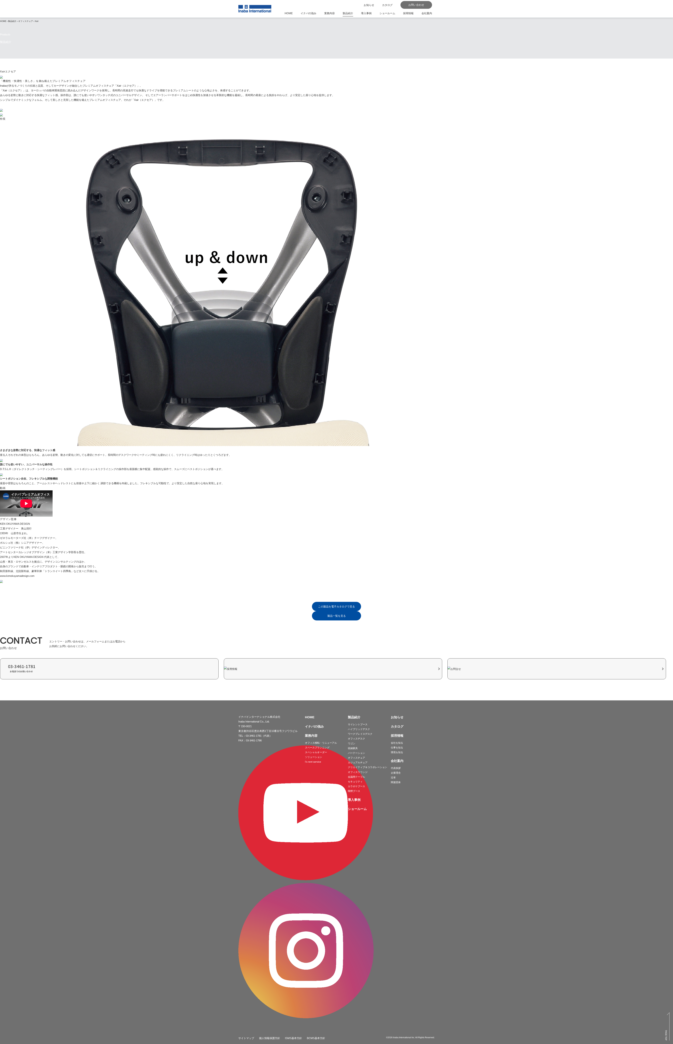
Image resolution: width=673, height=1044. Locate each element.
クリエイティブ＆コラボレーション (367, 767)
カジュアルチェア (358, 762)
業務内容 (329, 13)
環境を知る (397, 752)
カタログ (397, 726)
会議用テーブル (356, 776)
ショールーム (387, 13)
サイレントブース (358, 724)
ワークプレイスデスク (360, 733)
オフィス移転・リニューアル (321, 742)
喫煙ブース (354, 791)
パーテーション (356, 753)
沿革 (393, 777)
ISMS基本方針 (293, 1038)
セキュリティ (355, 781)
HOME (289, 13)
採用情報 (408, 13)
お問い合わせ (416, 4)
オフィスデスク (356, 738)
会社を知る (397, 742)
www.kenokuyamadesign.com (17, 575)
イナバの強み (308, 13)
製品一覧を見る (336, 615)
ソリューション (313, 757)
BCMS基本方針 (316, 1038)
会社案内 (427, 13)
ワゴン (351, 743)
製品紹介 (348, 13)
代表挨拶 (396, 768)
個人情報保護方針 (269, 1038)
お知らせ (397, 717)
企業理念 (396, 772)
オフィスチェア (25, 21)
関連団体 (396, 782)
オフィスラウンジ (358, 772)
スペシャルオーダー (316, 752)
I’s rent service (313, 761)
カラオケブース (356, 786)
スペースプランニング (317, 747)
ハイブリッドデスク (359, 729)
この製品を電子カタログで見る (336, 606)
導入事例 (366, 13)
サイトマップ (246, 1038)
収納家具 (353, 748)
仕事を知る (397, 747)
